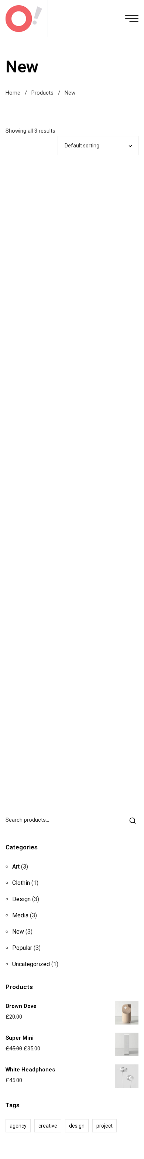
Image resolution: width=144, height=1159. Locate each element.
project (104, 1126)
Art (16, 866)
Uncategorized (31, 964)
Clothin (21, 882)
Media (20, 915)
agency (18, 1126)
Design (21, 899)
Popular (22, 947)
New (18, 931)
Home (13, 92)
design (77, 1126)
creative (47, 1126)
